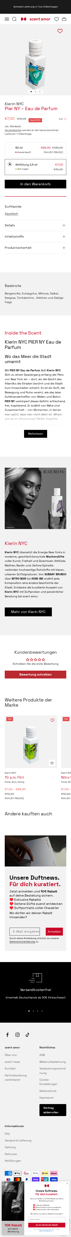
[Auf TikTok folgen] (27, 1034)
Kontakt (10, 1068)
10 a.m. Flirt (14, 777)
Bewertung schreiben (35, 674)
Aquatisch (11, 213)
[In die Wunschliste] (52, 720)
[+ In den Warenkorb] (52, 762)
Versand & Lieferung (18, 1140)
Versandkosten (13, 130)
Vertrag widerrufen (50, 1110)
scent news (12, 1062)
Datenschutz (47, 1091)
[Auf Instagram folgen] (17, 1034)
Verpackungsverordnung (52, 1071)
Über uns (11, 1055)
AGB (42, 1055)
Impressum (46, 1097)
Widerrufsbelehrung (52, 1062)
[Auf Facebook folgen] (7, 1034)
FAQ (7, 1134)
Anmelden (54, 931)
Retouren (11, 1154)
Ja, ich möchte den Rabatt (47, 1225)
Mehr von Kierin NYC (28, 611)
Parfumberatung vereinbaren (16, 1077)
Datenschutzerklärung (22, 941)
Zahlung (10, 1147)
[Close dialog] (66, 1183)
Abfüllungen (13, 1160)
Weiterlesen (35, 433)
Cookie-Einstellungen (48, 1082)
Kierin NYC (14, 104)
